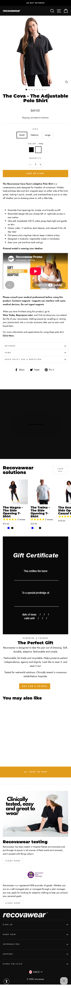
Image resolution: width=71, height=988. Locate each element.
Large (47, 135)
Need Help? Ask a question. (24, 359)
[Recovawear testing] (35, 814)
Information (11, 944)
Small (21, 135)
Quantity (35, 158)
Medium (35, 135)
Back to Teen (38, 772)
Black (31, 150)
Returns (10, 346)
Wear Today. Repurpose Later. (18, 315)
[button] (6, 981)
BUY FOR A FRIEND (34, 686)
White (38, 150)
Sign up (8, 924)
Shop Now (9, 934)
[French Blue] (8, 528)
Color (35, 143)
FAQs (8, 352)
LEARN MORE (13, 903)
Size (35, 129)
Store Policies (13, 964)
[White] (4, 528)
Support (8, 954)
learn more (13, 861)
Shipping (26, 117)
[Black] (12, 528)
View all (60, 470)
